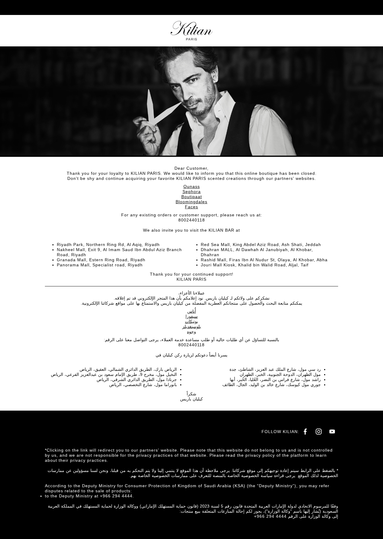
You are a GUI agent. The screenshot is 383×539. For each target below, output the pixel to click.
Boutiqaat (191, 196)
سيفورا (192, 316)
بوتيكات (191, 321)
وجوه (191, 331)
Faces (191, 206)
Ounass (191, 186)
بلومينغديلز (191, 326)
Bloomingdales (191, 201)
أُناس (191, 311)
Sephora (192, 191)
